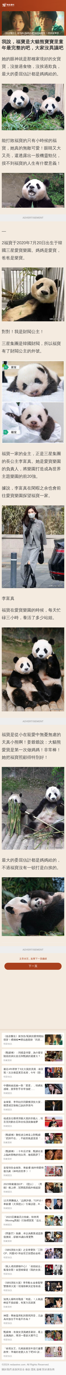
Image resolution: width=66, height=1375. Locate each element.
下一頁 (33, 966)
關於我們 (7, 1369)
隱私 (33, 1369)
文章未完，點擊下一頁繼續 (33, 958)
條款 (27, 1369)
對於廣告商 (48, 1369)
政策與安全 (18, 1369)
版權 (39, 1369)
